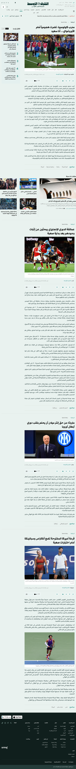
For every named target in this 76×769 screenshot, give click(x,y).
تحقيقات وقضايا (45, 744)
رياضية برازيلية (50, 167)
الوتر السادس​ (36, 728)
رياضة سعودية (54, 742)
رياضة (58, 167)
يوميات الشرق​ (26, 9)
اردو (63, 2)
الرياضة (21, 9)
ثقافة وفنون (43, 9)
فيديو (12, 9)
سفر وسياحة (63, 744)
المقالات (55, 726)
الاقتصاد (48, 9)
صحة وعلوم (38, 9)
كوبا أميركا (65, 167)
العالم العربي (72, 726)
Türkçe (66, 2)
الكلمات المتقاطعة (71, 754)
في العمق (16, 9)
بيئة (29, 730)
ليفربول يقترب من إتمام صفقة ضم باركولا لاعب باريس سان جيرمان (10, 54)
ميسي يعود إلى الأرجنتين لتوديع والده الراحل (62, 201)
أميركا (42, 167)
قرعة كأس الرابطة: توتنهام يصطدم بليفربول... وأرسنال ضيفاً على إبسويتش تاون (9, 46)
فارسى (60, 2)
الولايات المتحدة (63, 726)
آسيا (65, 730)
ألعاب (37, 12)
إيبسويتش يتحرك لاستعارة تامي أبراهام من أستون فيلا (10, 62)
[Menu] (74, 11)
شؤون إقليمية (72, 735)
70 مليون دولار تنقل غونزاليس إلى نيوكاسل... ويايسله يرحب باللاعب (9, 69)
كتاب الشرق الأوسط (53, 730)
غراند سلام (60, 707)
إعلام (38, 733)
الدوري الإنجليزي (63, 408)
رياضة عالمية (64, 22)
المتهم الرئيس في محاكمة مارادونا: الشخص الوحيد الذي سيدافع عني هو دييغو (9, 193)
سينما (38, 730)
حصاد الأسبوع (45, 742)
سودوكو (73, 756)
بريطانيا (55, 408)
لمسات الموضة (63, 747)
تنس (66, 707)
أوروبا (65, 728)
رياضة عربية (54, 744)
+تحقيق (46, 747)
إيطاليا (56, 524)
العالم (56, 9)
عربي (74, 2)
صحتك (28, 726)
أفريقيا (64, 733)
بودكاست (8, 9)
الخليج (72, 728)
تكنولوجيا (32, 9)
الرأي (53, 9)
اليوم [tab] (7, 28)
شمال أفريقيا (70, 730)
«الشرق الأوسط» (59, 74)
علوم (29, 728)
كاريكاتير (55, 728)
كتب (38, 726)
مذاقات (64, 742)
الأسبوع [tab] (3, 28)
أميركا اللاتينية (63, 735)
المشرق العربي (70, 733)
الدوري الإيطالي (64, 524)
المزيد (34, 12)
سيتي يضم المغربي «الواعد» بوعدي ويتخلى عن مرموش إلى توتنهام (10, 77)
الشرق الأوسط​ (61, 9)
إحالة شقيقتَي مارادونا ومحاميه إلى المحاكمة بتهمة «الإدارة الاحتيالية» (9, 213)
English (70, 2)
